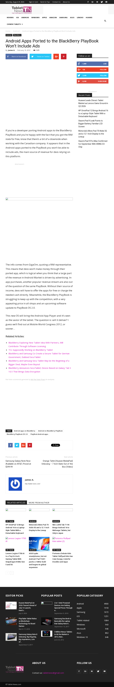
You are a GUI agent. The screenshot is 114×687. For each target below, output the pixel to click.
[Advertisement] (75, 10)
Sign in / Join (33, 2)
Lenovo (80, 17)
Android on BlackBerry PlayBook (50, 431)
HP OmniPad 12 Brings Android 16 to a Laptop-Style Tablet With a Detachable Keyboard (93, 113)
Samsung (63, 17)
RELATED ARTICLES (16, 502)
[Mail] (97, 2)
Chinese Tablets (14, 24)
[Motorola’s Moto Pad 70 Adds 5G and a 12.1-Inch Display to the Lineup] (39, 515)
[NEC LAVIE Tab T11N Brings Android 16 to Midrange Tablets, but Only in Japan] (62, 515)
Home (8, 31)
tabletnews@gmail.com (53, 673)
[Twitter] (102, 2)
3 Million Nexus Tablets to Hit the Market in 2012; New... (63, 634)
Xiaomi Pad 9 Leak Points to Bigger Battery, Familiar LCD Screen (90, 124)
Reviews (10, 17)
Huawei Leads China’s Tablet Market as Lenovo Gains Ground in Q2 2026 (93, 103)
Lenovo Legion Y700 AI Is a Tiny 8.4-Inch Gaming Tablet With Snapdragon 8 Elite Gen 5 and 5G (15, 559)
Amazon (53, 17)
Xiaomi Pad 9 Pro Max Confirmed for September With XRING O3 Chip (92, 144)
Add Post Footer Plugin (38, 379)
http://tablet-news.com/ (32, 484)
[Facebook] (88, 2)
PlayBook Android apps (39, 434)
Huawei (89, 17)
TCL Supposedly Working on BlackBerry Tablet (30, 349)
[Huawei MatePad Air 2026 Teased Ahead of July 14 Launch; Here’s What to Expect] (11, 605)
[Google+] (93, 2)
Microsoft (81, 628)
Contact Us (56, 2)
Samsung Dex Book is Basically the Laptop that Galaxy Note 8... (62, 621)
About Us (66, 2)
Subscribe (102, 81)
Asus (72, 17)
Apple (44, 17)
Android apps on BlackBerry (24, 431)
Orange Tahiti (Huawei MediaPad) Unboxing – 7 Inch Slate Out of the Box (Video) (57, 464)
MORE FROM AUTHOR (39, 502)
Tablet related (83, 620)
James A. (11, 50)
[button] (105, 21)
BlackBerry (17, 35)
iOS (17, 17)
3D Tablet (9, 521)
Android (25, 17)
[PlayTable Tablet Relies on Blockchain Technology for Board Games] (11, 621)
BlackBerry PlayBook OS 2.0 (17, 434)
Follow (103, 69)
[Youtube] (106, 2)
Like (104, 64)
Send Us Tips (45, 2)
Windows (35, 17)
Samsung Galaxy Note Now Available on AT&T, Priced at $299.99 (18, 464)
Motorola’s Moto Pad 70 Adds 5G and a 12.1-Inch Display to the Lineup (39, 527)
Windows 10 (82, 637)
